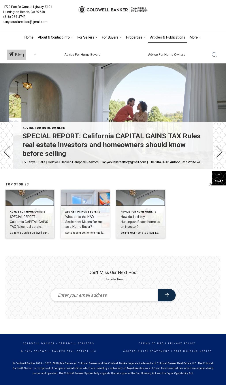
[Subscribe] (167, 295)
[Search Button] (214, 55)
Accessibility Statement (146, 351)
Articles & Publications (167, 37)
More (196, 39)
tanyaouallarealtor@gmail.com (25, 22)
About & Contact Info (56, 39)
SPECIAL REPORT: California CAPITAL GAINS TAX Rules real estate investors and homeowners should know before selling (112, 145)
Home (29, 37)
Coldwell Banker (39, 343)
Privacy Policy (182, 343)
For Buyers (112, 39)
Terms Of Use (151, 343)
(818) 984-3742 (14, 17)
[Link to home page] (113, 10)
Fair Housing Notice (193, 351)
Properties (136, 39)
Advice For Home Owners (44, 128)
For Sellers (87, 39)
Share (219, 181)
